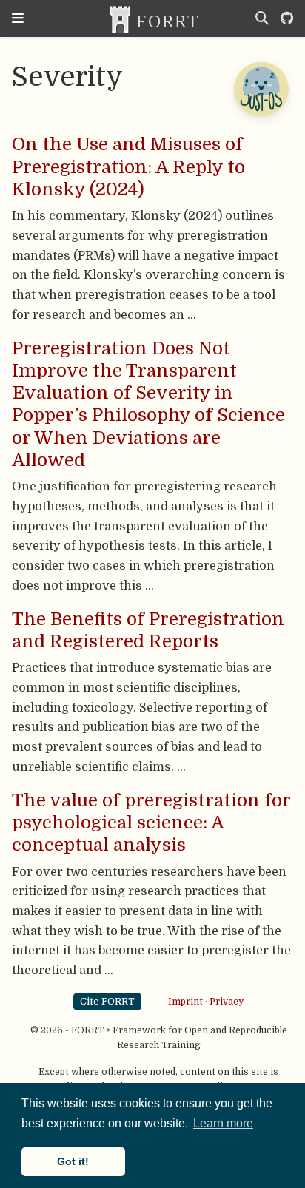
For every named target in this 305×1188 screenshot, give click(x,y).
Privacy (227, 1001)
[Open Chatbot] (260, 88)
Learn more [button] (223, 1123)
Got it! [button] (73, 1161)
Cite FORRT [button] (107, 1001)
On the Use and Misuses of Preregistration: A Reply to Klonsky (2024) (128, 167)
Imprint (185, 1001)
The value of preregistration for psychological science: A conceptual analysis (151, 823)
